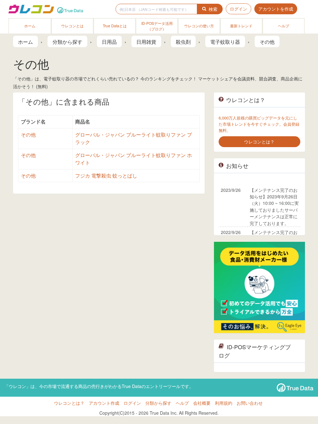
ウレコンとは (72, 25)
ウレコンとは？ (69, 403)
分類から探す (158, 403)
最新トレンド (241, 25)
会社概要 (202, 403)
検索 (213, 9)
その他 (28, 134)
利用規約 (223, 403)
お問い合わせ (250, 403)
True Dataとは (115, 25)
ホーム (29, 25)
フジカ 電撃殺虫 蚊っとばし (106, 175)
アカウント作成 (104, 403)
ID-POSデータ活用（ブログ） (157, 25)
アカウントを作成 (275, 9)
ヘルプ (283, 25)
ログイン (238, 9)
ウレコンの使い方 (199, 25)
